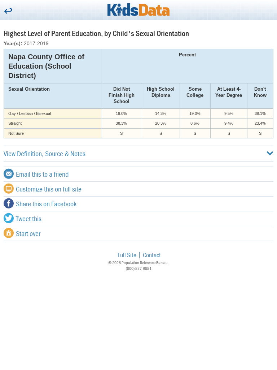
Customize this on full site (49, 188)
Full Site (127, 255)
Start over (28, 233)
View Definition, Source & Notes (44, 153)
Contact (152, 255)
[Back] (8, 11)
